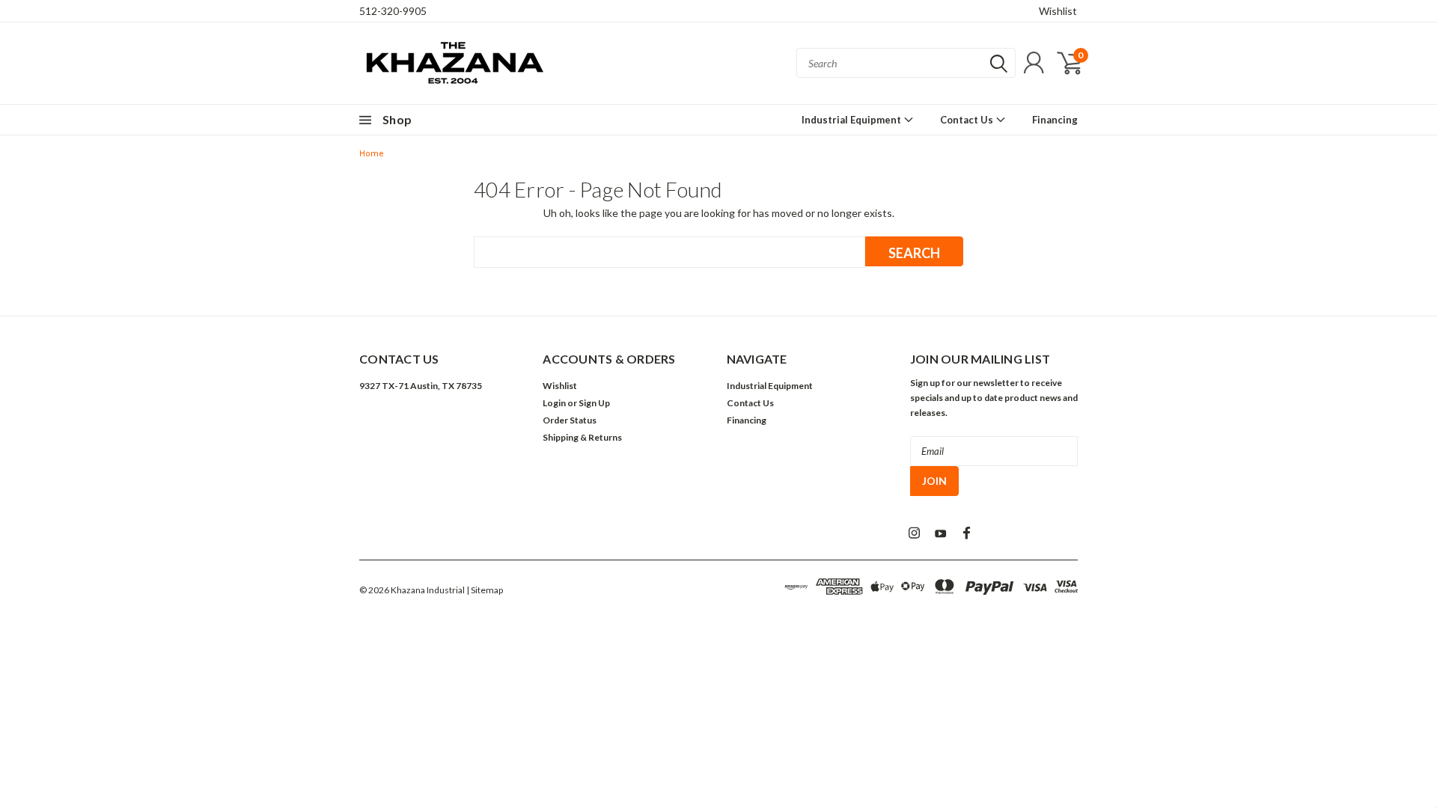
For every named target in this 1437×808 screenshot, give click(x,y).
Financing (1055, 120)
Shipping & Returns (582, 437)
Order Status (570, 420)
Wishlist (1058, 10)
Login (554, 402)
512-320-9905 (393, 10)
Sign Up (594, 402)
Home (371, 154)
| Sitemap (484, 590)
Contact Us (967, 120)
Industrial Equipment (852, 120)
